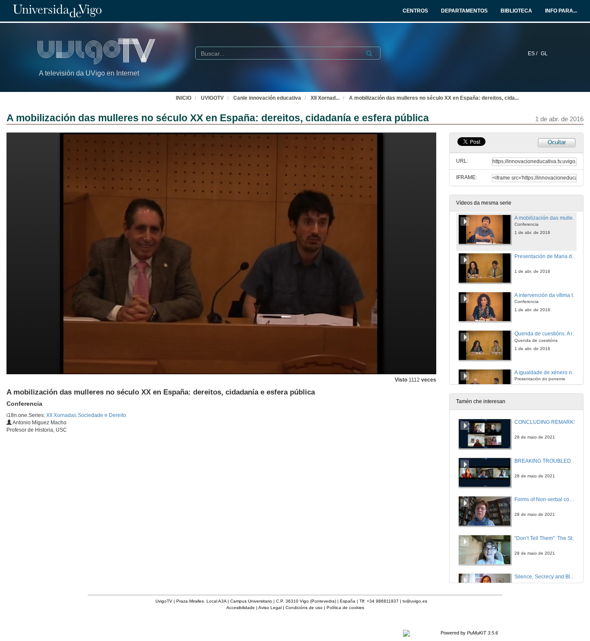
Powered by (469, 632)
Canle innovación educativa (267, 98)
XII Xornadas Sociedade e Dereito (86, 415)
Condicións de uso (304, 607)
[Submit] (369, 53)
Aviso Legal (270, 607)
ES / (533, 54)
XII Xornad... (325, 98)
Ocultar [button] (557, 142)
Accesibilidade (240, 607)
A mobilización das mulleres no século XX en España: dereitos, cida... (434, 98)
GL (544, 54)
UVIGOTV (212, 98)
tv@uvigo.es (415, 601)
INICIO (183, 98)
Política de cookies (345, 607)
